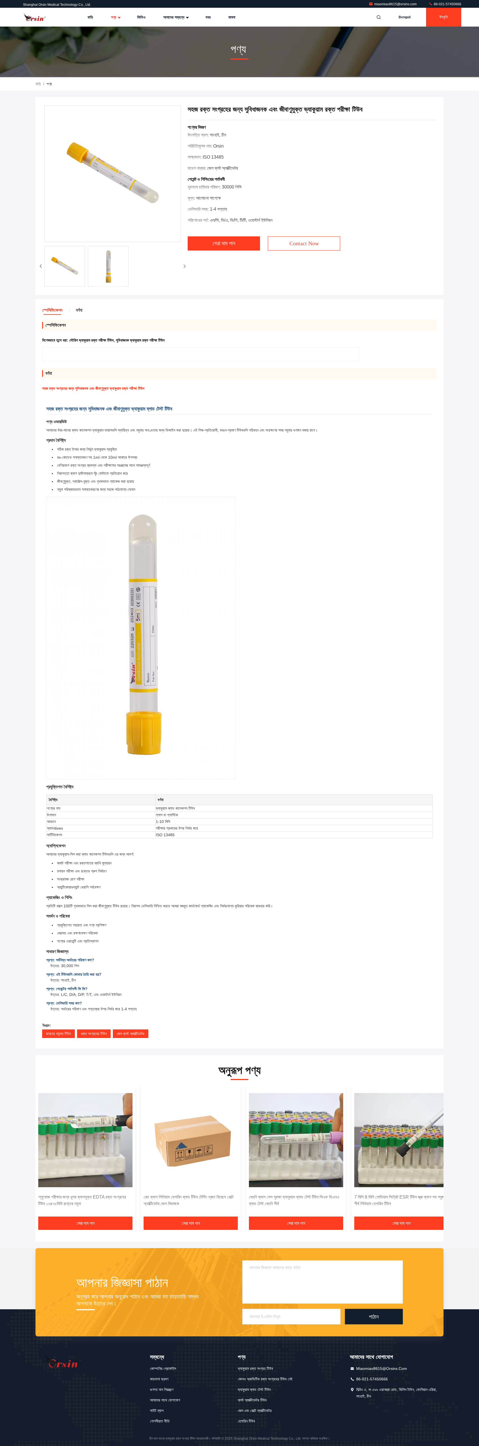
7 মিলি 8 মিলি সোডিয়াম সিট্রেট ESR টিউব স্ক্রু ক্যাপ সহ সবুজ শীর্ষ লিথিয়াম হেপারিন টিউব (399, 1200)
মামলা (231, 17)
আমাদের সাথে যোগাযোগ (165, 1400)
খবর (208, 17)
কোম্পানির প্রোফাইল (163, 1368)
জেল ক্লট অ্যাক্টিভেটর (130, 1033)
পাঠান (374, 1316)
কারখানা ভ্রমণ (159, 1379)
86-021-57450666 (447, 4)
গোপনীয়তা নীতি (160, 1421)
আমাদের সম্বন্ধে (174, 17)
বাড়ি (90, 17)
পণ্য (114, 17)
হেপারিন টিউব (246, 1421)
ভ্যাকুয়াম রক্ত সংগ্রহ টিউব (255, 1368)
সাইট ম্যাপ (157, 1410)
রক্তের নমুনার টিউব (58, 1033)
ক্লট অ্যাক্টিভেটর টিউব (252, 1400)
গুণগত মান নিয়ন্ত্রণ (161, 1389)
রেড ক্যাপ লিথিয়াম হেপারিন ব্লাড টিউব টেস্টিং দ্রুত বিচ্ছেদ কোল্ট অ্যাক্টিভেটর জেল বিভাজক (188, 1200)
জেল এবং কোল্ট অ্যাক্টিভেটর (255, 1410)
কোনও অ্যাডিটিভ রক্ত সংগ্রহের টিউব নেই (265, 1379)
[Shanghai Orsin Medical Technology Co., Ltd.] (35, 17)
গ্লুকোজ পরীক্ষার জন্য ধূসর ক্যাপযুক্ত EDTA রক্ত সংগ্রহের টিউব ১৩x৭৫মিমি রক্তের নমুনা (82, 1200)
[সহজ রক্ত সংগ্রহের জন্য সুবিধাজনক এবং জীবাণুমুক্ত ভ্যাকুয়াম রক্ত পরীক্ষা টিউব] (113, 174)
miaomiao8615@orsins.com (395, 4)
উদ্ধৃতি (443, 17)
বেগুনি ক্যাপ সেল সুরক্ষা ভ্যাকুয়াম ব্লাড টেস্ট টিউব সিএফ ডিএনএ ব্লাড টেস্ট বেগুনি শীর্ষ (294, 1200)
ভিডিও (141, 17)
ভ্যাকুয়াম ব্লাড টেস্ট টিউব (254, 1389)
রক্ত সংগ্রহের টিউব (94, 1033)
